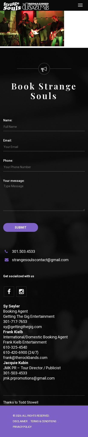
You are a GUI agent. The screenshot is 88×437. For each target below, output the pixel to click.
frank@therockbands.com (25, 357)
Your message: (14, 180)
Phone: (8, 160)
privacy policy (22, 426)
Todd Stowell (28, 402)
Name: (7, 120)
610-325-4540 (15, 347)
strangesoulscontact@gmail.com (40, 260)
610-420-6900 (15, 352)
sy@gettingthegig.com (22, 326)
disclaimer (20, 421)
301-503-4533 (15, 373)
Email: (7, 140)
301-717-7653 (15, 321)
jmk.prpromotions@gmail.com (29, 378)
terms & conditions (43, 421)
